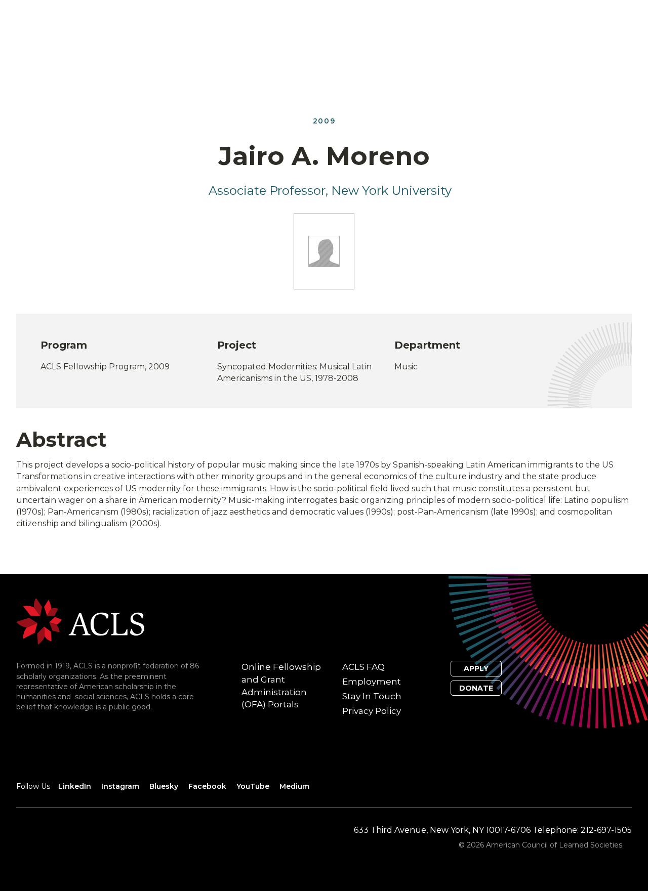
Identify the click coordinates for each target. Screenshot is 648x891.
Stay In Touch (371, 696)
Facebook (207, 786)
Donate (476, 688)
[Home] (80, 620)
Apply (476, 668)
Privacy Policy (371, 711)
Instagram (120, 786)
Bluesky (163, 786)
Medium (294, 786)
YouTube (252, 786)
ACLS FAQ (363, 667)
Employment (371, 681)
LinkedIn (74, 786)
